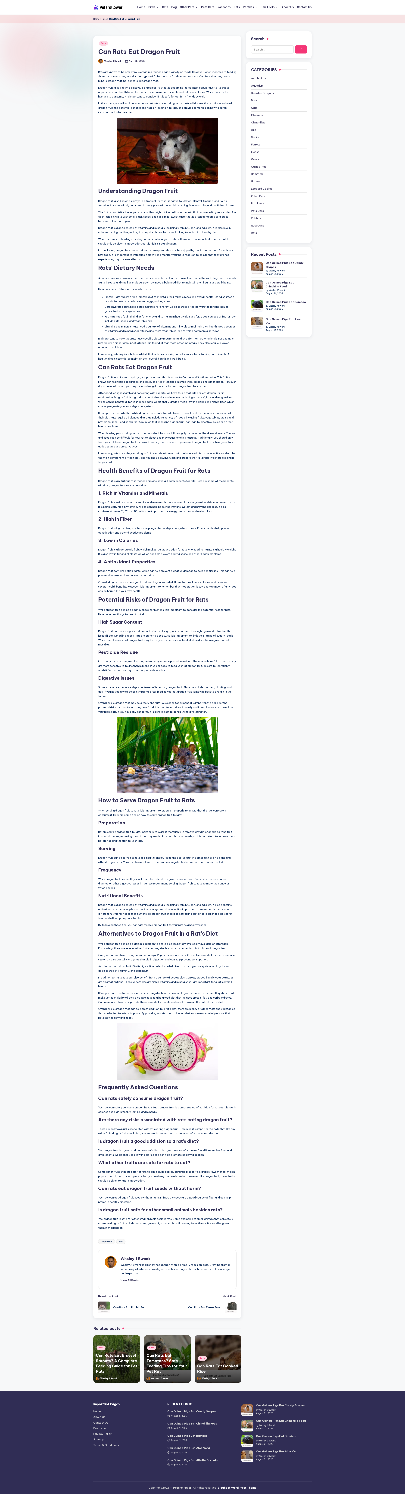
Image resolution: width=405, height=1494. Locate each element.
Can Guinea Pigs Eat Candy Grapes (284, 265)
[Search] (301, 50)
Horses (255, 181)
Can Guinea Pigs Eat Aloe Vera (283, 321)
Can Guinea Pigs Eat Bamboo (286, 302)
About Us (99, 1417)
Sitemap (98, 1439)
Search (258, 38)
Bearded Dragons (262, 93)
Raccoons (257, 225)
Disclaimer (100, 1428)
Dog (253, 130)
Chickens (257, 115)
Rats (104, 19)
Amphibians (259, 78)
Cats (254, 108)
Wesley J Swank (136, 1258)
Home (96, 19)
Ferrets (255, 144)
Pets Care (257, 211)
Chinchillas (258, 122)
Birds (254, 100)
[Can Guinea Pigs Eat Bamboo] (257, 305)
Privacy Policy (102, 1434)
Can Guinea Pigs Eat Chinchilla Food (280, 284)
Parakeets (257, 203)
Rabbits (256, 218)
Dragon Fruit (107, 1241)
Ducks (255, 137)
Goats (255, 159)
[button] (130, 1280)
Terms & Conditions (106, 1445)
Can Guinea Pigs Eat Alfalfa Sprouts (192, 1460)
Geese (255, 152)
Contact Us (100, 1422)
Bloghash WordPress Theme (237, 1487)
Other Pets (258, 196)
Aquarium (257, 86)
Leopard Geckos (261, 189)
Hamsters (257, 174)
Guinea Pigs (258, 166)
